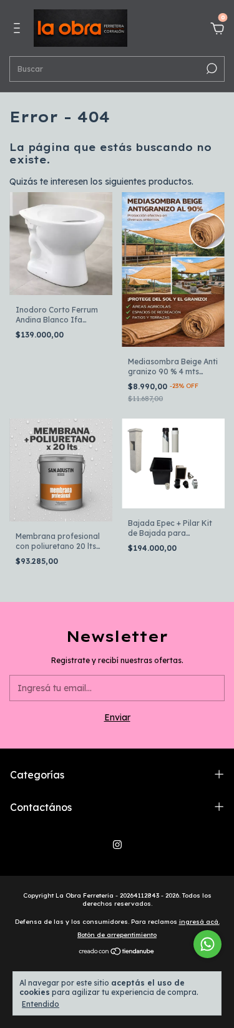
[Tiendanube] (117, 952)
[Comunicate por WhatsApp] (207, 944)
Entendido (40, 1004)
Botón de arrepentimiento (117, 935)
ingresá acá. (199, 922)
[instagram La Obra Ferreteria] (117, 845)
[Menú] (19, 30)
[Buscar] (211, 68)
